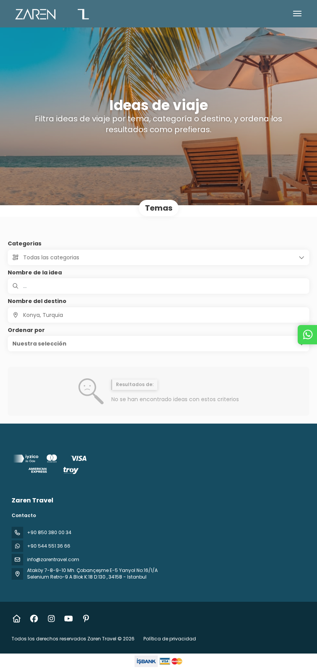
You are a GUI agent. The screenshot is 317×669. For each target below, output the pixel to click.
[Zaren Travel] (51, 466)
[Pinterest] (86, 618)
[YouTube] (68, 618)
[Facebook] (34, 618)
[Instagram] (51, 618)
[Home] (16, 618)
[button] (158, 343)
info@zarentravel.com (53, 559)
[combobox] (158, 315)
